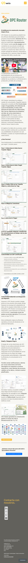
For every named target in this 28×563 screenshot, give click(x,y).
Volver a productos (5, 13)
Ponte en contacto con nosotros (14, 453)
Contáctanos (22, 560)
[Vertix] (6, 2)
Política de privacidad (8, 556)
